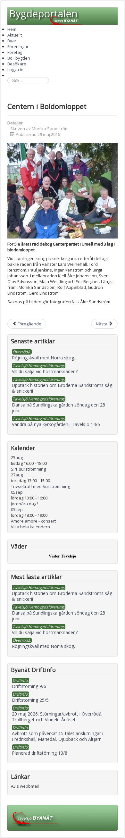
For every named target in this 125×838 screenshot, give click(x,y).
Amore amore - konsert (33, 521)
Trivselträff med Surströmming (40, 486)
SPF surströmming (28, 469)
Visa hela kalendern (30, 527)
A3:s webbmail (25, 786)
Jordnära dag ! (24, 504)
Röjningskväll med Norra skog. (43, 646)
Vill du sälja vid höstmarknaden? (45, 632)
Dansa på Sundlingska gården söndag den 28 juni (58, 616)
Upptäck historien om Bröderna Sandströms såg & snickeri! (62, 596)
